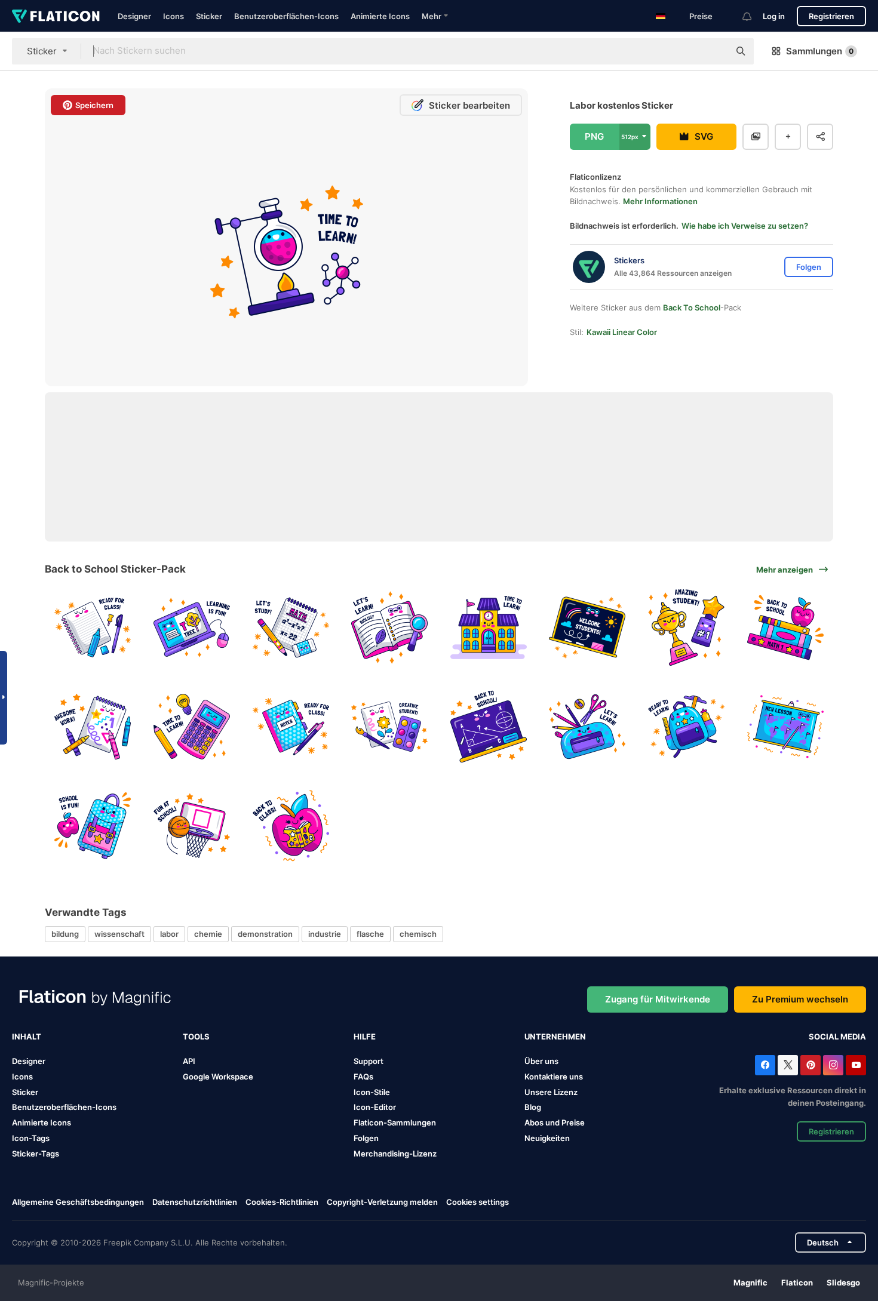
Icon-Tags (31, 1138)
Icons (173, 16)
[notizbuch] (92, 627)
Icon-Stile (372, 1092)
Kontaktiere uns (553, 1076)
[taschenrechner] (192, 726)
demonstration (265, 934)
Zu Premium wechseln (800, 999)
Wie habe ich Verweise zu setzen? (744, 225)
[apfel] (290, 825)
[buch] (389, 627)
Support (368, 1061)
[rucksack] (686, 726)
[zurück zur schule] (587, 627)
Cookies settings (477, 1202)
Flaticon (797, 1282)
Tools (196, 1036)
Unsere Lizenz (551, 1092)
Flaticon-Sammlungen (395, 1122)
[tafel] (488, 726)
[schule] (488, 627)
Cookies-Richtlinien (281, 1202)
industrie (324, 934)
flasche (370, 934)
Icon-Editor (375, 1107)
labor (169, 934)
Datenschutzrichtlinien (194, 1202)
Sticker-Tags (35, 1153)
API (189, 1061)
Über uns (541, 1061)
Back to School (691, 307)
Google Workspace (218, 1076)
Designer (134, 16)
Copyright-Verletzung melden (382, 1202)
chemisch (418, 934)
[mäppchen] (587, 726)
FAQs (363, 1076)
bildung (65, 934)
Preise (701, 16)
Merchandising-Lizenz (395, 1153)
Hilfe (365, 1036)
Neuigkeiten (547, 1138)
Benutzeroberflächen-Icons (286, 16)
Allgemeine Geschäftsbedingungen (78, 1202)
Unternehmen (555, 1036)
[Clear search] (714, 51)
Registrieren (831, 16)
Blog (532, 1107)
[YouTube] (856, 1065)
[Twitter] (788, 1065)
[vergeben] (686, 627)
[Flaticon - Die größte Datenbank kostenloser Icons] (56, 16)
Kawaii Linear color (622, 332)
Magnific (750, 1282)
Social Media (837, 1036)
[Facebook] (765, 1065)
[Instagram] (833, 1065)
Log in (774, 16)
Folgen (366, 1138)
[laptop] (192, 627)
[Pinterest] (810, 1065)
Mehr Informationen (660, 201)
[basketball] (192, 825)
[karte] (785, 726)
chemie (208, 934)
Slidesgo (843, 1282)
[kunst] (389, 726)
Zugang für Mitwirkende (657, 999)
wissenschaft (119, 934)
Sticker (209, 16)
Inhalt (26, 1036)
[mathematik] (290, 627)
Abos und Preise (554, 1122)
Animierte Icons (380, 16)
